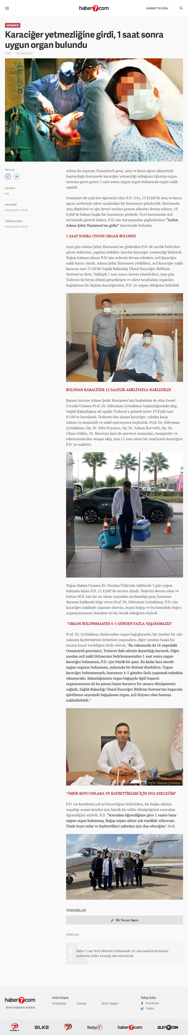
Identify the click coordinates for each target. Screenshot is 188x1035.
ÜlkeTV (42, 1027)
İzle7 (168, 1027)
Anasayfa (59, 1003)
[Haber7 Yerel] (94, 7)
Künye (81, 1003)
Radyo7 (94, 1027)
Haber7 (130, 1027)
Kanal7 (14, 1027)
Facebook (152, 1003)
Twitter (149, 1008)
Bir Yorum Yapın (126, 920)
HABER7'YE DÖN (157, 8)
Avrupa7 (68, 1027)
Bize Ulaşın (110, 1003)
